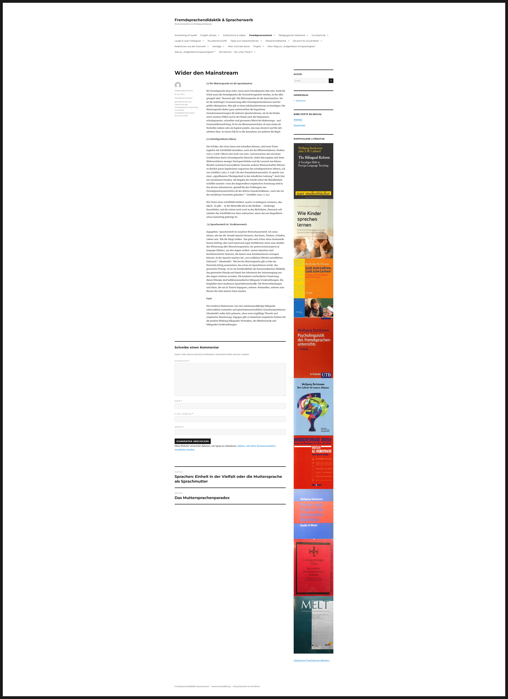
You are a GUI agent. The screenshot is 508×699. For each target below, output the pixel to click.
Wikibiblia (298, 120)
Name (178, 401)
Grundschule (318, 35)
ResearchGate (299, 125)
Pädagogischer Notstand (292, 35)
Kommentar (182, 361)
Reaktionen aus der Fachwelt (190, 46)
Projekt (257, 46)
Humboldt (179, 110)
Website (179, 427)
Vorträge (216, 46)
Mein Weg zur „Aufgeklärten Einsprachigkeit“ (292, 46)
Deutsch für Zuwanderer (306, 41)
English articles (208, 35)
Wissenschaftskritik (276, 41)
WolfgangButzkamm (184, 91)
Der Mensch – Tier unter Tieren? (235, 52)
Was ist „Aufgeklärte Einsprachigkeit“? (195, 52)
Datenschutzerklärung (220, 686)
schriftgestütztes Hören (185, 113)
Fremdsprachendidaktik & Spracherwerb (214, 20)
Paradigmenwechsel (260, 35)
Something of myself (186, 35)
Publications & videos (234, 35)
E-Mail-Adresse (184, 414)
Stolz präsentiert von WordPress (246, 686)
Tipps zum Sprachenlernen (244, 41)
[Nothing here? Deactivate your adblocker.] (312, 660)
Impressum (301, 101)
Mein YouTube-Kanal (239, 46)
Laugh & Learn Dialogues (188, 41)
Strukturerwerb (181, 116)
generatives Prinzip (183, 102)
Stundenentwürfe (217, 41)
